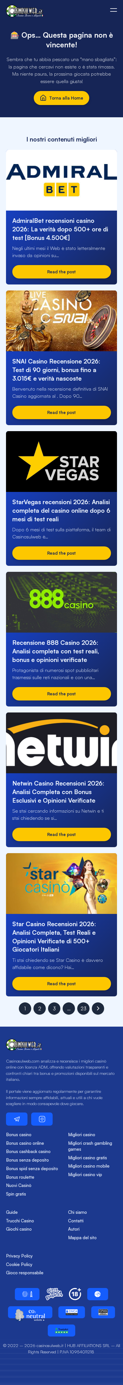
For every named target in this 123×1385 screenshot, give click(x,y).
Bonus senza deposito (27, 1160)
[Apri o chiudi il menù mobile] (113, 10)
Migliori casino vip (85, 1174)
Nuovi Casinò (18, 1185)
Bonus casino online (25, 1143)
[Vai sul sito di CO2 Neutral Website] (30, 1312)
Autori (74, 1229)
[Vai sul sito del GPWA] (103, 1312)
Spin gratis (16, 1194)
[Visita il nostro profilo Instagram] (42, 1119)
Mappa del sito (82, 1237)
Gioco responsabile (24, 1272)
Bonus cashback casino (28, 1151)
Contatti (76, 1221)
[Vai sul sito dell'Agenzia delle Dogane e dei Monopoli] (27, 1294)
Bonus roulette (20, 1177)
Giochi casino (19, 1229)
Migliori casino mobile (89, 1166)
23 (83, 1009)
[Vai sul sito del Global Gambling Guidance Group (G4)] (97, 1294)
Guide (12, 1212)
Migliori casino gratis (87, 1157)
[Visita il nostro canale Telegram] (16, 1119)
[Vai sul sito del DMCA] (71, 1312)
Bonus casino (18, 1134)
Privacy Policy (19, 1256)
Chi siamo (77, 1212)
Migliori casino (81, 1134)
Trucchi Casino (20, 1221)
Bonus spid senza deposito (32, 1168)
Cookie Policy (19, 1264)
